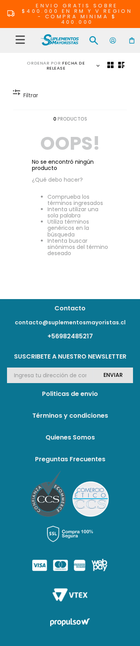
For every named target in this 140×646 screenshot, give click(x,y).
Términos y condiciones (70, 415)
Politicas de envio (70, 393)
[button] (20, 40)
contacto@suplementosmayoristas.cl (70, 322)
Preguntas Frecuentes (70, 459)
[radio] (110, 64)
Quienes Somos (70, 437)
